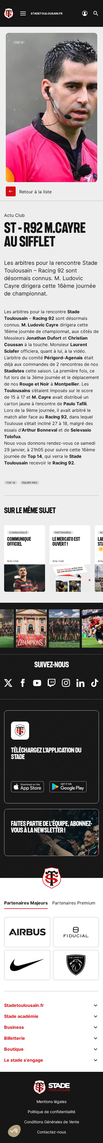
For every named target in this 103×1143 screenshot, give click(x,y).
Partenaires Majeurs (26, 903)
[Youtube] (37, 683)
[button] (14, 1131)
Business (14, 1027)
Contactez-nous (51, 1132)
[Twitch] (52, 683)
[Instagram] (66, 683)
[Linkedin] (80, 683)
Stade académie (21, 1016)
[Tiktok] (95, 683)
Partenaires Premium (73, 903)
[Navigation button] (23, 13)
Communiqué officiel (24, 558)
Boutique (14, 1049)
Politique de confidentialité (51, 1111)
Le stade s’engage (23, 1060)
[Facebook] (23, 683)
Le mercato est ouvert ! (69, 558)
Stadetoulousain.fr (24, 1005)
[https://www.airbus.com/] (27, 932)
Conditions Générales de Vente (51, 1121)
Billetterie (14, 1038)
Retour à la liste (35, 191)
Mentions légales (51, 1101)
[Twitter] (8, 683)
